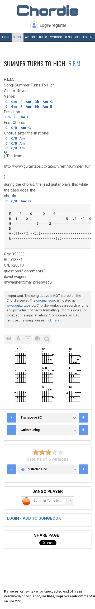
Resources (72, 37)
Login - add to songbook (34, 518)
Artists (30, 37)
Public (42, 37)
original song (46, 300)
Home (6, 37)
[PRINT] (37, 339)
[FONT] (18, 339)
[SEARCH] (46, 339)
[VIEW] (8, 339)
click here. (52, 320)
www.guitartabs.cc (21, 305)
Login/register (53, 25)
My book (56, 37)
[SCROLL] (27, 339)
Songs (17, 37)
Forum (88, 37)
